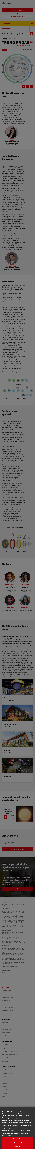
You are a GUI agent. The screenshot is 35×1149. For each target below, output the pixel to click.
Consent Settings (17, 1138)
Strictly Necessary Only (17, 1142)
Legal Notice (8, 1135)
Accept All (17, 1146)
